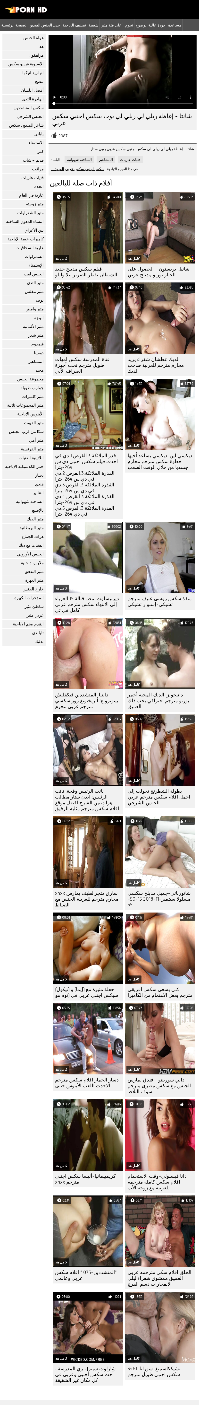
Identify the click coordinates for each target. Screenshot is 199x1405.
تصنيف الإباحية (74, 25)
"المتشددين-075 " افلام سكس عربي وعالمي (86, 1275)
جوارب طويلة (32, 388)
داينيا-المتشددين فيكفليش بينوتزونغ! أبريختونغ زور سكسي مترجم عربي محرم (86, 700)
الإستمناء (36, 265)
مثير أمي (36, 440)
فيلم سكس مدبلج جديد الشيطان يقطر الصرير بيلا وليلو (86, 272)
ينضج (39, 81)
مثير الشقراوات (30, 213)
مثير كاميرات (33, 396)
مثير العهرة (34, 580)
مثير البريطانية (32, 528)
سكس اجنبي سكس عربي (84, 169)
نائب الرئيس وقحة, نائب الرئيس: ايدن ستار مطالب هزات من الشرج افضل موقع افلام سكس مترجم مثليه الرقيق (87, 799)
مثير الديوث (34, 423)
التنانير (38, 493)
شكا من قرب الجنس (26, 431)
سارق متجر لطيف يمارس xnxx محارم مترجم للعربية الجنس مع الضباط (86, 899)
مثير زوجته (35, 204)
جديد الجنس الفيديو (45, 25)
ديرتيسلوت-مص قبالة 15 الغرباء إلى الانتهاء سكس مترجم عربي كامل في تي (87, 604)
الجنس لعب (34, 274)
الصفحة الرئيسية (14, 25)
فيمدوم (37, 344)
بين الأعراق (34, 230)
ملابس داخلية (32, 563)
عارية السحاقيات (30, 248)
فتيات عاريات (32, 178)
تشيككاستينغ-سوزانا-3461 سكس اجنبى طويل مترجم (154, 1371)
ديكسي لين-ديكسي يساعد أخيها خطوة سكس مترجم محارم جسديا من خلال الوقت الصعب (160, 461)
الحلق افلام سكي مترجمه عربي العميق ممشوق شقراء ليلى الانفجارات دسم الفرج (159, 1278)
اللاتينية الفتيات (31, 458)
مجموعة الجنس (30, 379)
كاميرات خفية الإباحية (26, 239)
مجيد (39, 370)
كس (40, 151)
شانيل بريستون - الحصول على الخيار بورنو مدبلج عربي (159, 272)
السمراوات (34, 256)
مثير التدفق (34, 571)
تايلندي (38, 633)
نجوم (129, 25)
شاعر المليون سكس (26, 125)
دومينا (39, 353)
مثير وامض (34, 309)
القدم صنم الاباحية (28, 624)
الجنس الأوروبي (30, 554)
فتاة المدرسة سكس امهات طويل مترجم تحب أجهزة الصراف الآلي (82, 365)
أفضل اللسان (32, 90)
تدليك (39, 641)
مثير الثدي (35, 283)
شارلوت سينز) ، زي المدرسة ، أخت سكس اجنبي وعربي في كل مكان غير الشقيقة (85, 1374)
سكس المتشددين (29, 107)
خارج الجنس (33, 589)
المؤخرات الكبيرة (29, 598)
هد (41, 46)
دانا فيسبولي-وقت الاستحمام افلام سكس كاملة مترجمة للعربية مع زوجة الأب (157, 1182)
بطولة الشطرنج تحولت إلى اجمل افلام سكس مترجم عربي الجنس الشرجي (159, 797)
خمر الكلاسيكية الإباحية (24, 466)
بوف (40, 300)
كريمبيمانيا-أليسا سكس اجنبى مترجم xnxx (85, 1179)
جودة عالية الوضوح (151, 25)
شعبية (93, 25)
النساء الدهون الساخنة (25, 221)
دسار (39, 475)
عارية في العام (31, 195)
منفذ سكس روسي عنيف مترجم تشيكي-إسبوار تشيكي (160, 601)
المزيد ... (57, 169)
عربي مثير (35, 615)
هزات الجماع (33, 536)
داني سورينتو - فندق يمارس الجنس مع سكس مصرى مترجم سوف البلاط (159, 1085)
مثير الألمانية (33, 326)
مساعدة (174, 25)
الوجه (39, 318)
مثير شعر (36, 335)
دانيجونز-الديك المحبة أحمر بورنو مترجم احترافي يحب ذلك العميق (158, 700)
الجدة (39, 186)
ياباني (39, 134)
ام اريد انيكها (33, 72)
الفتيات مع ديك (31, 545)
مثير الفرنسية (32, 449)
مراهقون (36, 55)
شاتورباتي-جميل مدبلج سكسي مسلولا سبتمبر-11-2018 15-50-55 (159, 898)
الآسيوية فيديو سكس (26, 64)
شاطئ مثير (34, 606)
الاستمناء (36, 142)
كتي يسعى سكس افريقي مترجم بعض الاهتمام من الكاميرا (160, 992)
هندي (39, 484)
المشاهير (36, 361)
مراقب (38, 169)
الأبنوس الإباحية (30, 414)
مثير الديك (35, 519)
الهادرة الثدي (33, 99)
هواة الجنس (33, 37)
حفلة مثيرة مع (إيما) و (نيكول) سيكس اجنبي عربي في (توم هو (86, 992)
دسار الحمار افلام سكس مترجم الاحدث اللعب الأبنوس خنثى (87, 1083)
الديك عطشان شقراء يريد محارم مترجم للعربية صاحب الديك (156, 365)
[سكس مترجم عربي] (26, 12)
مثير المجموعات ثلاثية (25, 405)
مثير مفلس (34, 291)
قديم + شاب (33, 160)
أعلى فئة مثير (112, 25)
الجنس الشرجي (30, 116)
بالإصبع (38, 510)
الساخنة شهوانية (30, 501)
